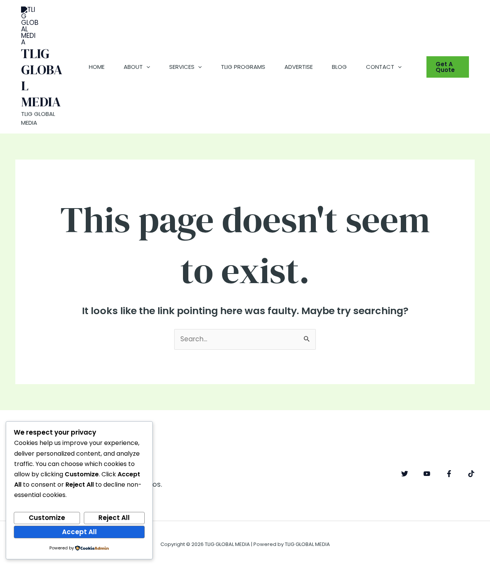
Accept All (79, 531)
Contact (380, 67)
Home (97, 67)
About (133, 67)
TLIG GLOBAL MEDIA (41, 77)
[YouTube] (426, 473)
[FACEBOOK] (449, 473)
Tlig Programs (243, 67)
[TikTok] (471, 473)
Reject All (114, 517)
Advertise (298, 67)
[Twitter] (404, 473)
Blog (339, 67)
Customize (47, 517)
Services (181, 67)
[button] (146, 67)
